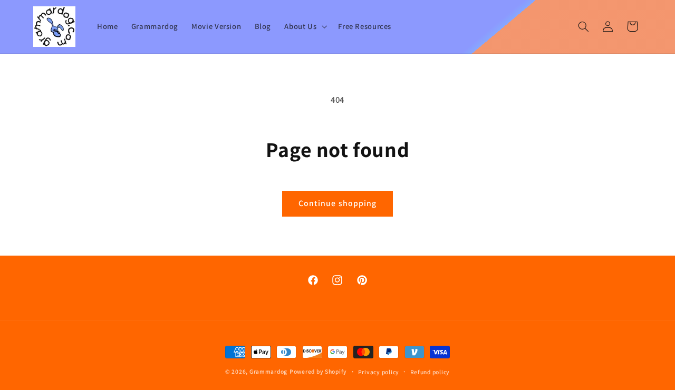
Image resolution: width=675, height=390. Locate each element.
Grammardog (268, 371)
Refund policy (430, 372)
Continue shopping (337, 203)
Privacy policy (378, 372)
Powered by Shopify (318, 371)
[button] (305, 26)
